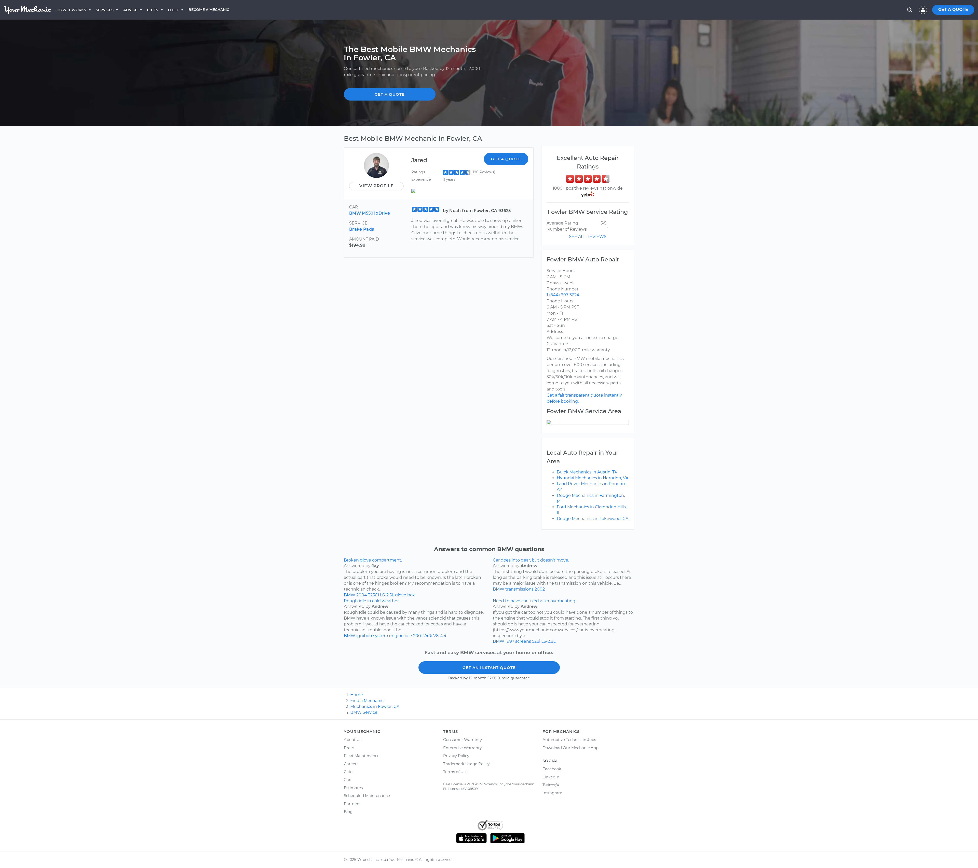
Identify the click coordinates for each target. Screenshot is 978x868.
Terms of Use (455, 771)
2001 (418, 635)
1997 (509, 641)
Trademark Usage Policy (466, 763)
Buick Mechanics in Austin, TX (587, 472)
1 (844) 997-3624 (563, 294)
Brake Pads (361, 229)
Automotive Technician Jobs (569, 739)
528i (536, 641)
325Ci (373, 595)
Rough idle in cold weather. (372, 600)
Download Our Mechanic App (570, 747)
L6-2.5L (387, 595)
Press (349, 747)
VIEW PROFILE (376, 186)
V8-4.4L (441, 635)
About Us (352, 739)
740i (428, 635)
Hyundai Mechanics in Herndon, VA (592, 477)
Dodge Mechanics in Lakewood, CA (592, 518)
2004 (361, 595)
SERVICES (105, 10)
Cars (348, 779)
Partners (352, 803)
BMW (349, 595)
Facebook (551, 768)
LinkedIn (550, 777)
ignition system (372, 635)
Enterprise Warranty (462, 747)
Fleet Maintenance (361, 755)
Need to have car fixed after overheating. (534, 600)
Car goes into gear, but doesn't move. (531, 560)
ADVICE (130, 10)
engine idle (400, 635)
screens (523, 641)
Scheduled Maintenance (367, 795)
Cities (152, 10)
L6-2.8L (548, 641)
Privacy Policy (456, 755)
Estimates (353, 787)
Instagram (552, 792)
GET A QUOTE (953, 9)
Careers (351, 763)
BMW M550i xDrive (369, 213)
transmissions (519, 589)
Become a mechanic (208, 9)
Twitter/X (550, 784)
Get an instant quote (489, 667)
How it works (71, 10)
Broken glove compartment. (373, 560)
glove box (405, 595)
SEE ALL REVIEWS (587, 236)
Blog (348, 811)
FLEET (173, 10)
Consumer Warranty (462, 739)
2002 (540, 589)
